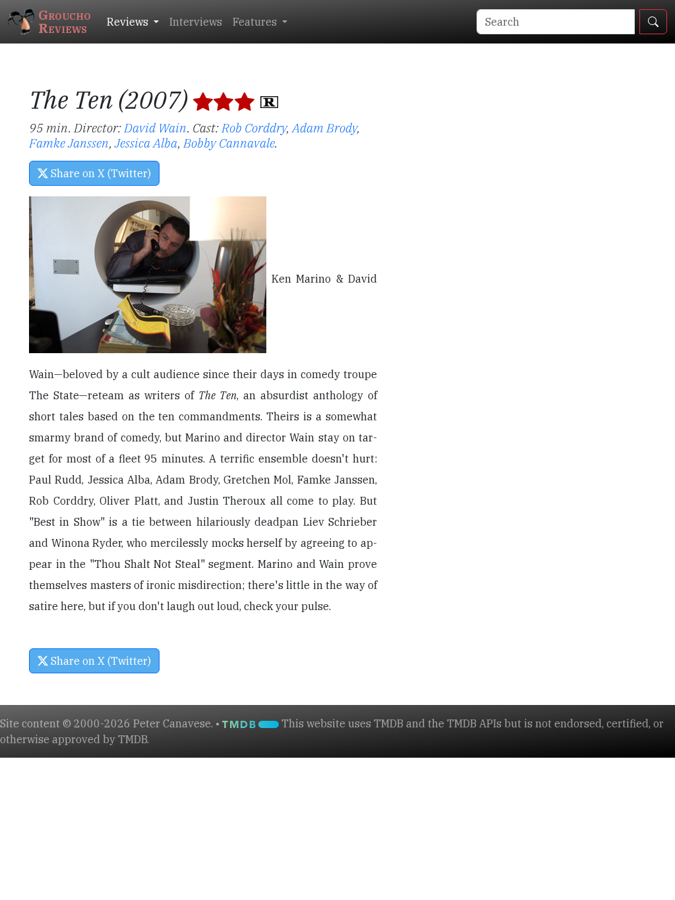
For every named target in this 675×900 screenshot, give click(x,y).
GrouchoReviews (64, 21)
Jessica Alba (146, 142)
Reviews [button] (129, 21)
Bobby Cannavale (229, 142)
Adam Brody (324, 127)
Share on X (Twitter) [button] (99, 173)
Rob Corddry (254, 127)
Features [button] (256, 21)
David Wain (155, 127)
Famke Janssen (69, 142)
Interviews (195, 21)
